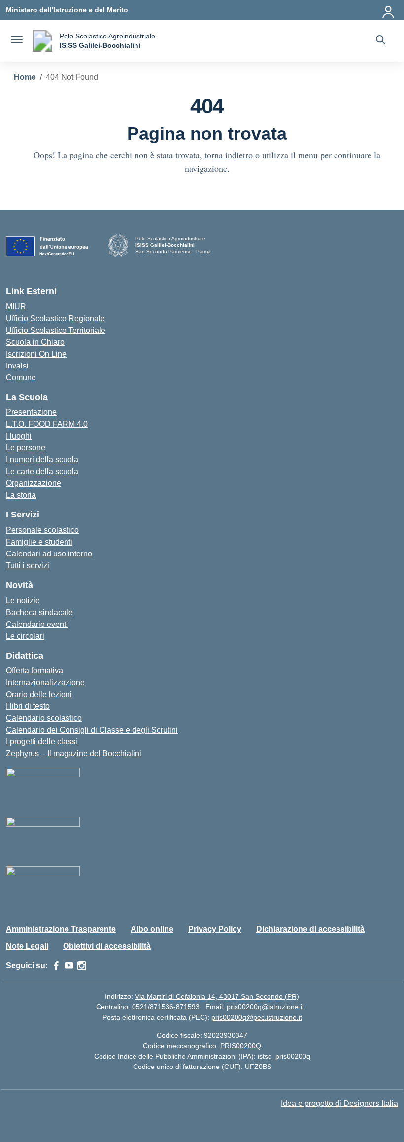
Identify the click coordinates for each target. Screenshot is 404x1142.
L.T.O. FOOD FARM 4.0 (47, 424)
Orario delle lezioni (39, 694)
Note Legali (27, 946)
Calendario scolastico (44, 718)
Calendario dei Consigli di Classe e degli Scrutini (92, 730)
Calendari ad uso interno (49, 554)
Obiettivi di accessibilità (107, 946)
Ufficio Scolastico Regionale (55, 318)
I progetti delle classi (41, 741)
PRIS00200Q (240, 1046)
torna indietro (228, 155)
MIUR (16, 306)
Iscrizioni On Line (36, 354)
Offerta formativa (34, 670)
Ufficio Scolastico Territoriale (55, 330)
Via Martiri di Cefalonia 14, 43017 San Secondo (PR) (217, 996)
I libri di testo (28, 706)
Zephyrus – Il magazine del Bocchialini (73, 753)
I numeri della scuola (42, 459)
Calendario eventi (37, 624)
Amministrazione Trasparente (61, 929)
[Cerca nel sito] (380, 41)
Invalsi (17, 366)
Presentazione (31, 412)
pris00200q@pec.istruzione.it (256, 1017)
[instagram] (81, 965)
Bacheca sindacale (39, 612)
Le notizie (23, 600)
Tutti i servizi (27, 565)
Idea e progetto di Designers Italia (339, 1103)
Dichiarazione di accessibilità (310, 929)
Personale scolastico (42, 530)
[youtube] (69, 965)
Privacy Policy (214, 929)
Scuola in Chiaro (35, 342)
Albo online (152, 929)
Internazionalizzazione (45, 682)
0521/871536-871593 (166, 1007)
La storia (21, 495)
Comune (21, 377)
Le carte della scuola (42, 471)
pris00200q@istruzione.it (265, 1007)
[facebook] (56, 965)
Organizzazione (33, 483)
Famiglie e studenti (39, 542)
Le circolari (25, 636)
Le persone (25, 447)
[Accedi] (388, 9)
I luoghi (19, 436)
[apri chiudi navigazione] (17, 41)
